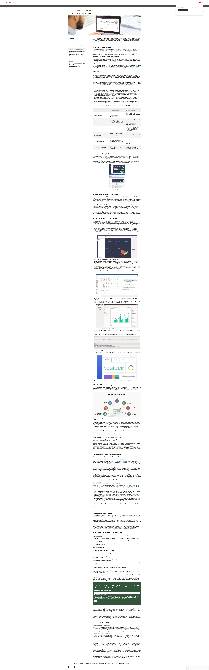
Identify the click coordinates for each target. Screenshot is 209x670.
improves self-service (111, 439)
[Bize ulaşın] (204, 2)
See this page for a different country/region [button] (185, 12)
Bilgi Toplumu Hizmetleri (87, 663)
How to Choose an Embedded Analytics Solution (77, 60)
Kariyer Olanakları (107, 663)
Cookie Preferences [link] (95, 663)
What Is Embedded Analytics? (75, 40)
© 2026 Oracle (70, 663)
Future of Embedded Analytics (75, 57)
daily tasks (95, 207)
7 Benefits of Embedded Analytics (76, 49)
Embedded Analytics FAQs (74, 66)
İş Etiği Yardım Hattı (122, 663)
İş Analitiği (76, 5)
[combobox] (104, 2)
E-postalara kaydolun (115, 663)
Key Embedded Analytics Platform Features (76, 55)
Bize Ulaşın (127, 663)
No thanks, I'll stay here (194, 10)
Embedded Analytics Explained (75, 42)
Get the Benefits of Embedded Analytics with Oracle (77, 64)
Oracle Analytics (96, 570)
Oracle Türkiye (70, 5)
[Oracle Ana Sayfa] (10, 2)
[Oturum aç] (202, 2)
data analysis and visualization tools (122, 461)
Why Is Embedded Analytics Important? (77, 45)
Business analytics (96, 59)
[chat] (189, 668)
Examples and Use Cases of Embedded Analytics (77, 52)
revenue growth (107, 436)
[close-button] (206, 668)
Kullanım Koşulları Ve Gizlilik (78, 663)
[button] (4, 2)
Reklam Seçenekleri (101, 663)
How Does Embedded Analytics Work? (76, 47)
